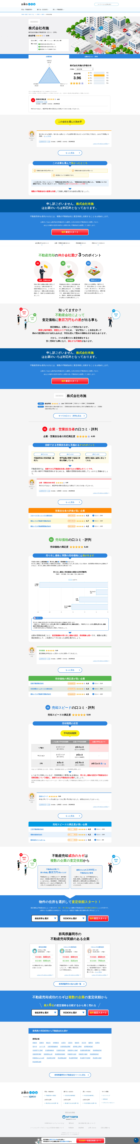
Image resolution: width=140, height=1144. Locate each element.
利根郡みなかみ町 (38, 1058)
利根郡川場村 (83, 1054)
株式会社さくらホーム (38, 840)
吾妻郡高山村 (48, 1054)
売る (27, 9)
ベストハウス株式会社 (70, 947)
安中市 (35, 1046)
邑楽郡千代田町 (85, 1058)
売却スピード (98, 243)
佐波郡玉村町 (51, 1058)
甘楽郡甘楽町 (60, 1050)
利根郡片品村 (72, 1054)
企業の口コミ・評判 (91, 56)
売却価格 (81, 243)
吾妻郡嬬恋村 (97, 1050)
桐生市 (48, 1043)
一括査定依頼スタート (90, 1140)
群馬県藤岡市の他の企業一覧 (70, 984)
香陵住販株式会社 (36, 834)
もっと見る (47, 136)
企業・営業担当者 (62, 243)
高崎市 (41, 1043)
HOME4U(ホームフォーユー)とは (54, 1123)
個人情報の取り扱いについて (87, 1123)
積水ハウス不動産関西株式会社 (41, 526)
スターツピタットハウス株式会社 (41, 515)
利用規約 (71, 1127)
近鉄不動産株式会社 (37, 683)
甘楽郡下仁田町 (38, 1050)
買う (58, 9)
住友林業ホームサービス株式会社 (41, 689)
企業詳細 (49, 56)
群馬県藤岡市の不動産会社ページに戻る (70, 1075)
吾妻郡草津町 (37, 1054)
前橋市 (35, 1043)
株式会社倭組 (43, 947)
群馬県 (38, 14)
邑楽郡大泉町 (97, 1058)
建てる (43, 9)
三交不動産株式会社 (37, 829)
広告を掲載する (105, 1127)
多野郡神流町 (88, 1046)
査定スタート (70, 232)
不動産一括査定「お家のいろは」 (28, 14)
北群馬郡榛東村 (53, 1046)
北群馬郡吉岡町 (65, 1046)
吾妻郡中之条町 (73, 1050)
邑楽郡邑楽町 (37, 1062)
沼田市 (70, 1043)
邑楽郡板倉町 (62, 1058)
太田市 (63, 1043)
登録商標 (81, 1127)
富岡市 (97, 1043)
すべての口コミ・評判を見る (70, 416)
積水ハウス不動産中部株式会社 (41, 521)
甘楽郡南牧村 (49, 1050)
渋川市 (84, 1043)
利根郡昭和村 (94, 1054)
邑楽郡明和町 (73, 1058)
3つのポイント (42, 243)
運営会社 (71, 1123)
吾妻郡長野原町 (85, 1050)
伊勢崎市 (56, 1043)
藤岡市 (43, 14)
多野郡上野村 (77, 1046)
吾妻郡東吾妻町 (60, 1054)
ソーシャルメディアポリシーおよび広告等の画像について (47, 1127)
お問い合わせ (92, 1127)
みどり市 (42, 1046)
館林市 (77, 1043)
